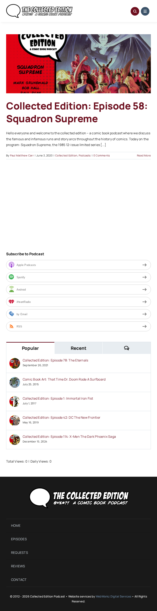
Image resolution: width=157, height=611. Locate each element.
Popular (30, 348)
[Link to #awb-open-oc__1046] (135, 11)
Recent (78, 348)
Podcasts (85, 155)
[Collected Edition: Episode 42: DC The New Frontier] (14, 418)
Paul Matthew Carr (22, 155)
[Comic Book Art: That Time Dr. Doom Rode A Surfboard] (14, 380)
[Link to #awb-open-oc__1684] (145, 11)
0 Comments (101, 155)
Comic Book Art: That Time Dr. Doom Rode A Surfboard (64, 379)
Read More (144, 155)
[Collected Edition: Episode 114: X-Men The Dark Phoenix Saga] (14, 437)
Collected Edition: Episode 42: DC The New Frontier (61, 417)
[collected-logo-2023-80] (39, 5)
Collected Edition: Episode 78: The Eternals (55, 360)
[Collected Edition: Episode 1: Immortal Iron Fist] (14, 399)
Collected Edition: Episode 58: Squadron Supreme (77, 112)
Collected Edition (66, 155)
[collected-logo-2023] (78, 486)
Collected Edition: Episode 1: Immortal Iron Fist (58, 398)
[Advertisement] (40, 211)
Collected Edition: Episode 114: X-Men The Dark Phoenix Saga (69, 436)
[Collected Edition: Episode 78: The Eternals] (14, 361)
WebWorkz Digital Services (113, 596)
